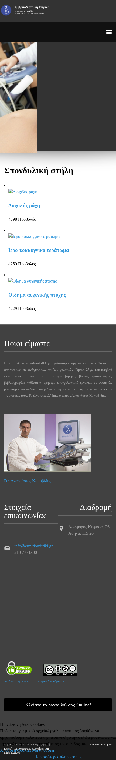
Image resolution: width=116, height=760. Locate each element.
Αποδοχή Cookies (15, 750)
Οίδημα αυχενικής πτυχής (37, 295)
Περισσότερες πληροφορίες (58, 756)
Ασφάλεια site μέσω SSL (16, 681)
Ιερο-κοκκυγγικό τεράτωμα (38, 250)
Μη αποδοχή (43, 750)
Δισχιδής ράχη (24, 205)
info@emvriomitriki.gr (33, 546)
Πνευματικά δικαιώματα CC (51, 681)
